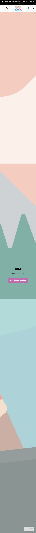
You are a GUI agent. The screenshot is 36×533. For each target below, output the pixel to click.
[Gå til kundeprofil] (28, 8)
